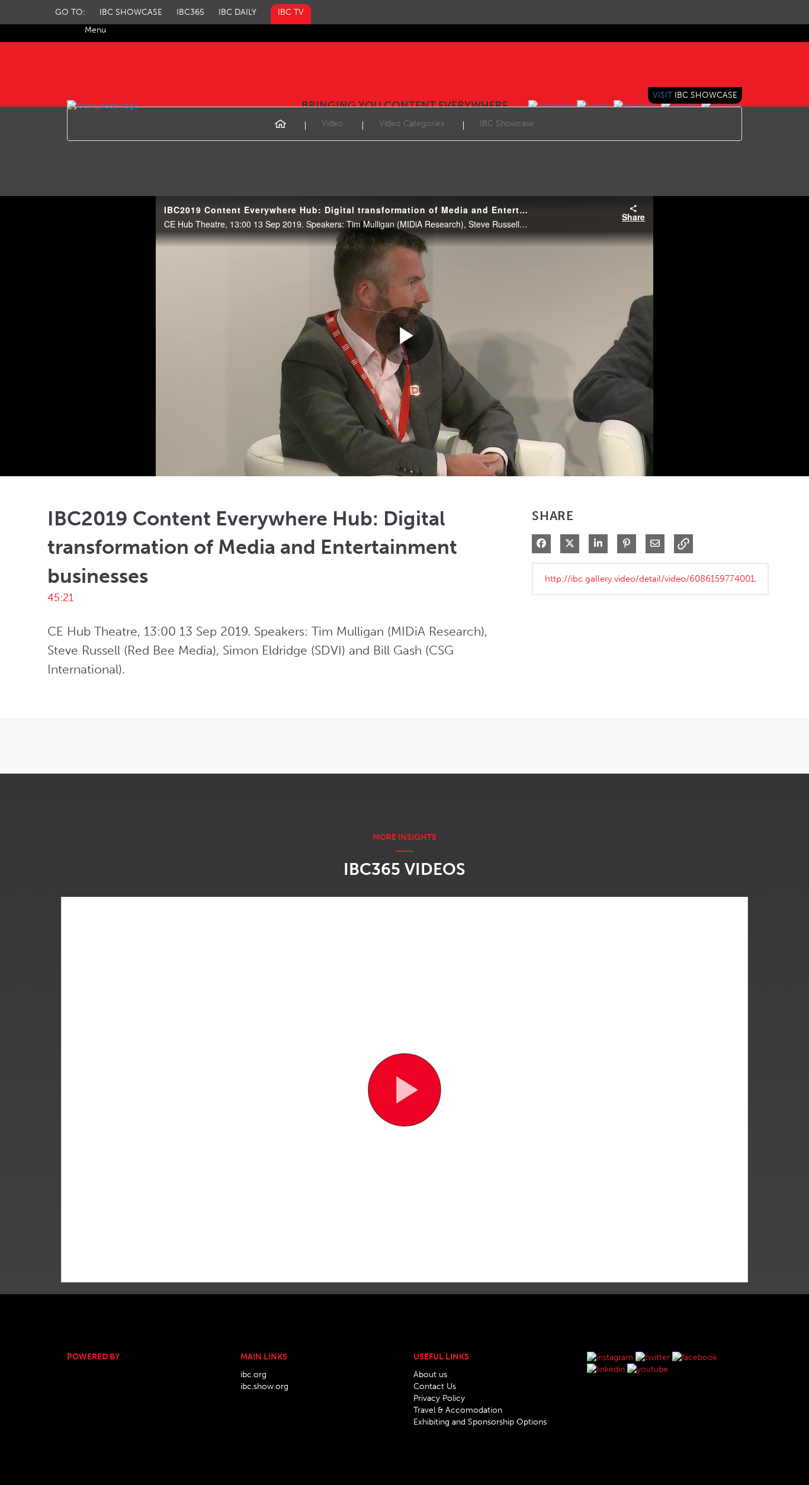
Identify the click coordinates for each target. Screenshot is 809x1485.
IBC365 (190, 12)
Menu (95, 30)
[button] (683, 543)
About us (430, 1374)
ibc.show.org (264, 1386)
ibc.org (253, 1374)
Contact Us (434, 1386)
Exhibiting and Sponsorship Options (480, 1422)
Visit (695, 95)
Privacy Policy (439, 1398)
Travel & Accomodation (457, 1410)
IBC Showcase (130, 12)
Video (332, 123)
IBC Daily (237, 12)
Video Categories (411, 123)
